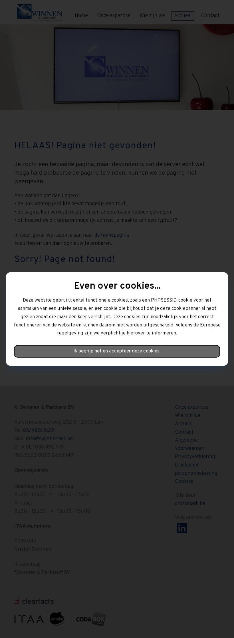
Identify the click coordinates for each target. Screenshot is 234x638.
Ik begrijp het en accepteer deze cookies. (117, 351)
